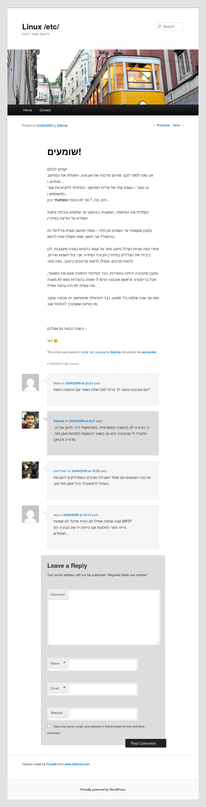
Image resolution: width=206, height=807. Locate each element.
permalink (149, 352)
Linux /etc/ (40, 26)
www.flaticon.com (77, 764)
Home (27, 110)
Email (58, 688)
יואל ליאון (60, 471)
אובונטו (100, 352)
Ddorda (62, 125)
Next (178, 125)
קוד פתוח (87, 352)
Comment (58, 594)
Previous (161, 125)
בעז (56, 515)
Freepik (51, 764)
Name (58, 663)
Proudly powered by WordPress (103, 789)
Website (57, 712)
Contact (45, 110)
